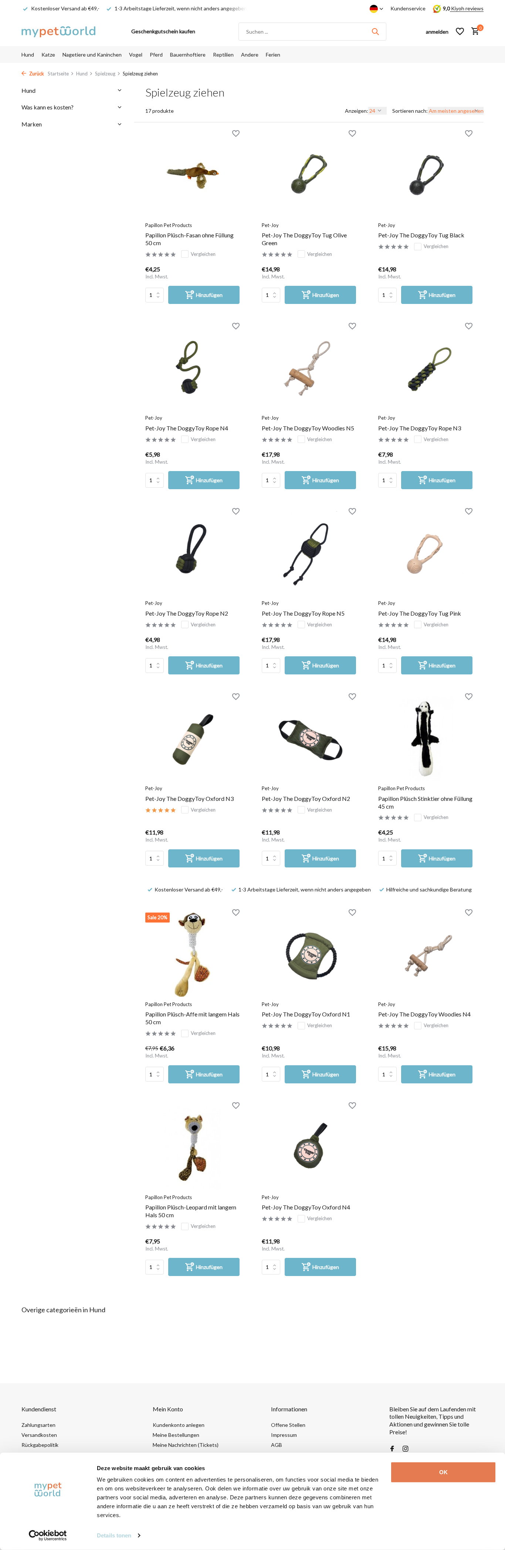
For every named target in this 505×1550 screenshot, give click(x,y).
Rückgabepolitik (39, 1445)
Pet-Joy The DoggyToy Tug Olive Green (304, 238)
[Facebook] (392, 1449)
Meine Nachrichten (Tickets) (185, 1445)
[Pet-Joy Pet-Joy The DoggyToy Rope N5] (309, 553)
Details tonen (114, 1535)
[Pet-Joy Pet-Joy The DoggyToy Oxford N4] (309, 1148)
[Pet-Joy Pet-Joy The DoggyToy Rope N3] (425, 368)
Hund (27, 54)
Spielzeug (105, 74)
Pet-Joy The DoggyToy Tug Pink (419, 613)
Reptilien (223, 54)
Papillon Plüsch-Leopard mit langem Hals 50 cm (190, 1211)
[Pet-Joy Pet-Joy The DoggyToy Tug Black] (425, 175)
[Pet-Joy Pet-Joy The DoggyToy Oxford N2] (309, 739)
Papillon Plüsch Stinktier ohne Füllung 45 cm (425, 802)
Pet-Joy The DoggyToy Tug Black (421, 234)
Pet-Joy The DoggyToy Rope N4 (186, 428)
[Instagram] (406, 1449)
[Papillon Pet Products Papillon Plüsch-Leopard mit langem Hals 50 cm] (192, 1148)
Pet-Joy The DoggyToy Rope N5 (303, 613)
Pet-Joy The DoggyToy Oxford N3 (189, 798)
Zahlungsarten (38, 1425)
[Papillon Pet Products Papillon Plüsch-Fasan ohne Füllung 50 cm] (192, 175)
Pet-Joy (270, 225)
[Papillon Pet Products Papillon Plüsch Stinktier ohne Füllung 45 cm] (425, 739)
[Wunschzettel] (460, 31)
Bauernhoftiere (188, 54)
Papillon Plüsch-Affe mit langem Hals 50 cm (192, 1018)
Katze (48, 54)
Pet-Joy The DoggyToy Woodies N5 (308, 428)
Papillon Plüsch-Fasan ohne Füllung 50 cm (189, 238)
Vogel (135, 54)
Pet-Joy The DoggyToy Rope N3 (419, 428)
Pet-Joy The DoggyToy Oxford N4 (306, 1207)
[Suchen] (375, 31)
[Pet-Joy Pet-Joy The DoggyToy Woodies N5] (309, 368)
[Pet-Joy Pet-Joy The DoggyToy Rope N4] (192, 368)
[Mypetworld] (58, 31)
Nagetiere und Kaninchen (92, 54)
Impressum (284, 1435)
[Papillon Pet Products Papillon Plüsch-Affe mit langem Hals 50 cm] (192, 955)
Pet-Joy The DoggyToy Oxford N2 (306, 798)
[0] (473, 31)
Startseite (58, 74)
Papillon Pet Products (168, 225)
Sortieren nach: (410, 111)
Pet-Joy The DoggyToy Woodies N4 (424, 1014)
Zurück (36, 74)
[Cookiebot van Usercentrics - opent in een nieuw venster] (48, 1535)
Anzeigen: (356, 111)
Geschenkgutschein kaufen (163, 31)
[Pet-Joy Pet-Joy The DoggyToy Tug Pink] (425, 553)
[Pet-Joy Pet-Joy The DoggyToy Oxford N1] (309, 955)
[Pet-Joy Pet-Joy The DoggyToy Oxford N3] (192, 739)
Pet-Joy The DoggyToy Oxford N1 (306, 1014)
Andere (249, 54)
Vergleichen (203, 254)
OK (443, 1472)
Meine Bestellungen (176, 1435)
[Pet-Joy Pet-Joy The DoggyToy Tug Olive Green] (309, 175)
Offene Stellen (288, 1425)
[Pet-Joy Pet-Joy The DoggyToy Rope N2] (192, 553)
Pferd (156, 54)
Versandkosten (39, 1435)
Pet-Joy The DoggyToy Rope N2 (186, 613)
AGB (276, 1445)
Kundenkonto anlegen (178, 1425)
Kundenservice (408, 8)
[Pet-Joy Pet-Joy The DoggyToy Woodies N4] (425, 955)
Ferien (273, 54)
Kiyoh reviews (467, 8)
